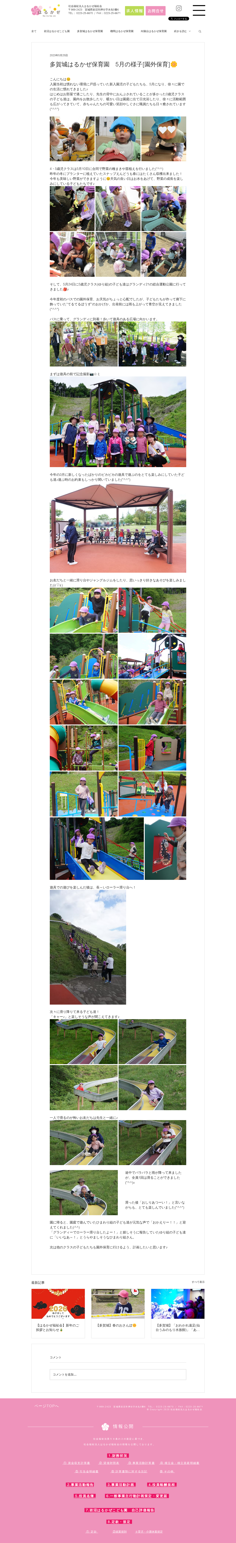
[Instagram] (179, 8)
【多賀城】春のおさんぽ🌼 (116, 1325)
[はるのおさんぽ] (118, 1304)
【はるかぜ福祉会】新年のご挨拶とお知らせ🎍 (57, 1327)
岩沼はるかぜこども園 (57, 31)
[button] (199, 10)
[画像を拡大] (72, 138)
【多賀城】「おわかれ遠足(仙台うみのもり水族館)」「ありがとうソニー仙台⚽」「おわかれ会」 (178, 1327)
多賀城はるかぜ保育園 (90, 31)
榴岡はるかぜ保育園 (121, 31)
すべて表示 (198, 1282)
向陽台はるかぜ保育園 (154, 31)
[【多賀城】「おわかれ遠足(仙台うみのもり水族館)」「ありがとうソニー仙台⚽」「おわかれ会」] (177, 1304)
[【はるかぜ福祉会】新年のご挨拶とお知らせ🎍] (58, 1304)
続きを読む (180, 31)
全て (34, 31)
